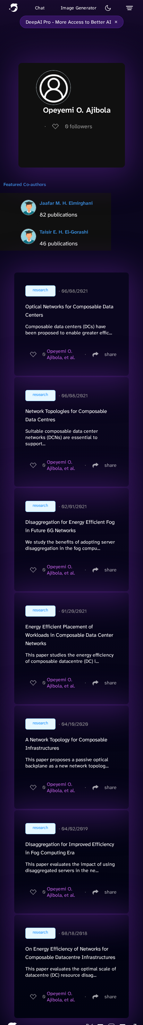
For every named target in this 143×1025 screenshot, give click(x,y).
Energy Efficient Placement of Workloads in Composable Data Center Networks (69, 635)
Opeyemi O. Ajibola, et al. (61, 354)
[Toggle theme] (107, 8)
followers (78, 126)
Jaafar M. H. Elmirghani (66, 203)
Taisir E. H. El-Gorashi (64, 232)
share (110, 354)
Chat (39, 8)
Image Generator (78, 8)
